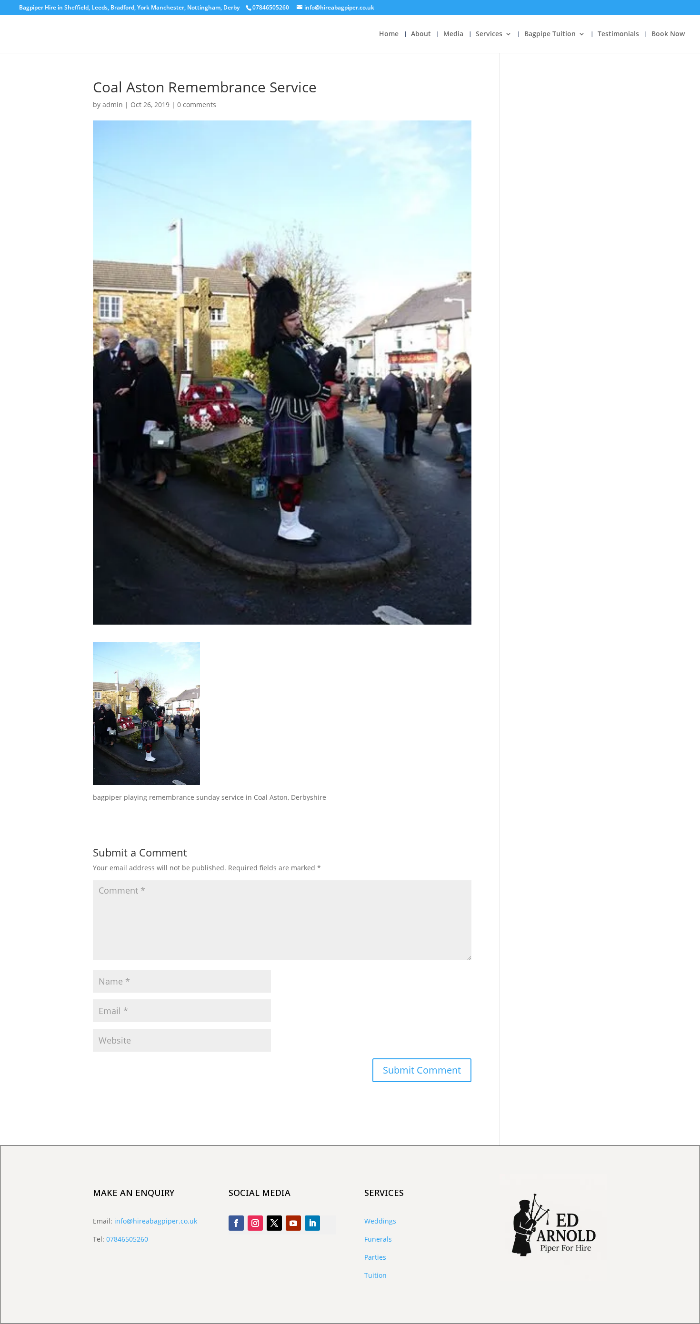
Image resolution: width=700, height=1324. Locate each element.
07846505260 (127, 1239)
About (421, 34)
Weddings (380, 1220)
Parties (375, 1257)
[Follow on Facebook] (236, 1223)
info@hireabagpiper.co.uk (155, 1220)
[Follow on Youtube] (293, 1223)
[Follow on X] (274, 1223)
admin (112, 104)
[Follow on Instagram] (255, 1223)
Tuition (375, 1275)
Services (489, 34)
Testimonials (618, 34)
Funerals (378, 1239)
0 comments (196, 104)
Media (453, 34)
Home (389, 34)
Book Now (668, 34)
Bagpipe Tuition (550, 34)
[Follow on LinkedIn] (312, 1223)
